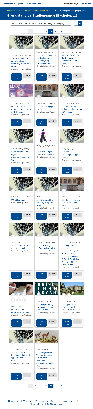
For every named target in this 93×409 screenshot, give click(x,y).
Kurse (20, 10)
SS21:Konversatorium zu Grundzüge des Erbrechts (71, 203)
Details (27, 75)
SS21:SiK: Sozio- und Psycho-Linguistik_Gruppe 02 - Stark (20, 156)
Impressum (15, 401)
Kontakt (28, 401)
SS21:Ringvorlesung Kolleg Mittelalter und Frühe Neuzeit (45, 307)
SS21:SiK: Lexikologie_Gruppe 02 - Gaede (71, 154)
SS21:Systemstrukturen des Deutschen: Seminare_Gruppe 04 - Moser (21, 62)
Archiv (27, 10)
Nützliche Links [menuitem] (34, 3)
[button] (71, 3)
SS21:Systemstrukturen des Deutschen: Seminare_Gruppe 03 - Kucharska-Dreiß (46, 59)
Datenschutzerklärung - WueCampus (52, 401)
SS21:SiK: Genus (18, 200)
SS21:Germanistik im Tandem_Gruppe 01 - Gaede (45, 203)
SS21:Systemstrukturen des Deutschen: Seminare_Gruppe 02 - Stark (71, 59)
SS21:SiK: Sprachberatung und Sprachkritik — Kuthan (45, 151)
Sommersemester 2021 (43, 10)
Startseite (11, 10)
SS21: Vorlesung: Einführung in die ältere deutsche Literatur (46, 248)
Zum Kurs (16, 77)
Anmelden (87, 3)
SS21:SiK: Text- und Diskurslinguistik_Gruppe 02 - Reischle (21, 109)
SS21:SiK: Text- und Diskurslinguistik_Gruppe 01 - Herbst (72, 109)
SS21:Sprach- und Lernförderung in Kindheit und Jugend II (71, 307)
